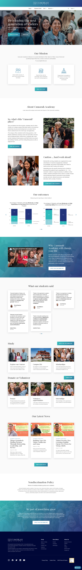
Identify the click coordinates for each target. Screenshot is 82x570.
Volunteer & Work (37, 8)
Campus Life (43, 545)
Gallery (65, 546)
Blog (65, 545)
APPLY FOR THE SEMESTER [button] (57, 268)
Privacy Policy (45, 560)
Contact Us (66, 550)
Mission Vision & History (67, 542)
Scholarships (43, 548)
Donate (54, 542)
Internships (55, 545)
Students (43, 547)
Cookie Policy (53, 560)
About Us (50, 8)
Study (30, 8)
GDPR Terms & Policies (62, 560)
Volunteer (55, 543)
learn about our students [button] (52, 183)
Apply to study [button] (14, 34)
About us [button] (25, 34)
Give (44, 8)
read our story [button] (41, 89)
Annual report (67, 548)
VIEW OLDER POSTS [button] (41, 464)
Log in (72, 8)
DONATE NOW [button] (69, 377)
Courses (43, 543)
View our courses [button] (14, 146)
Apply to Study (44, 542)
